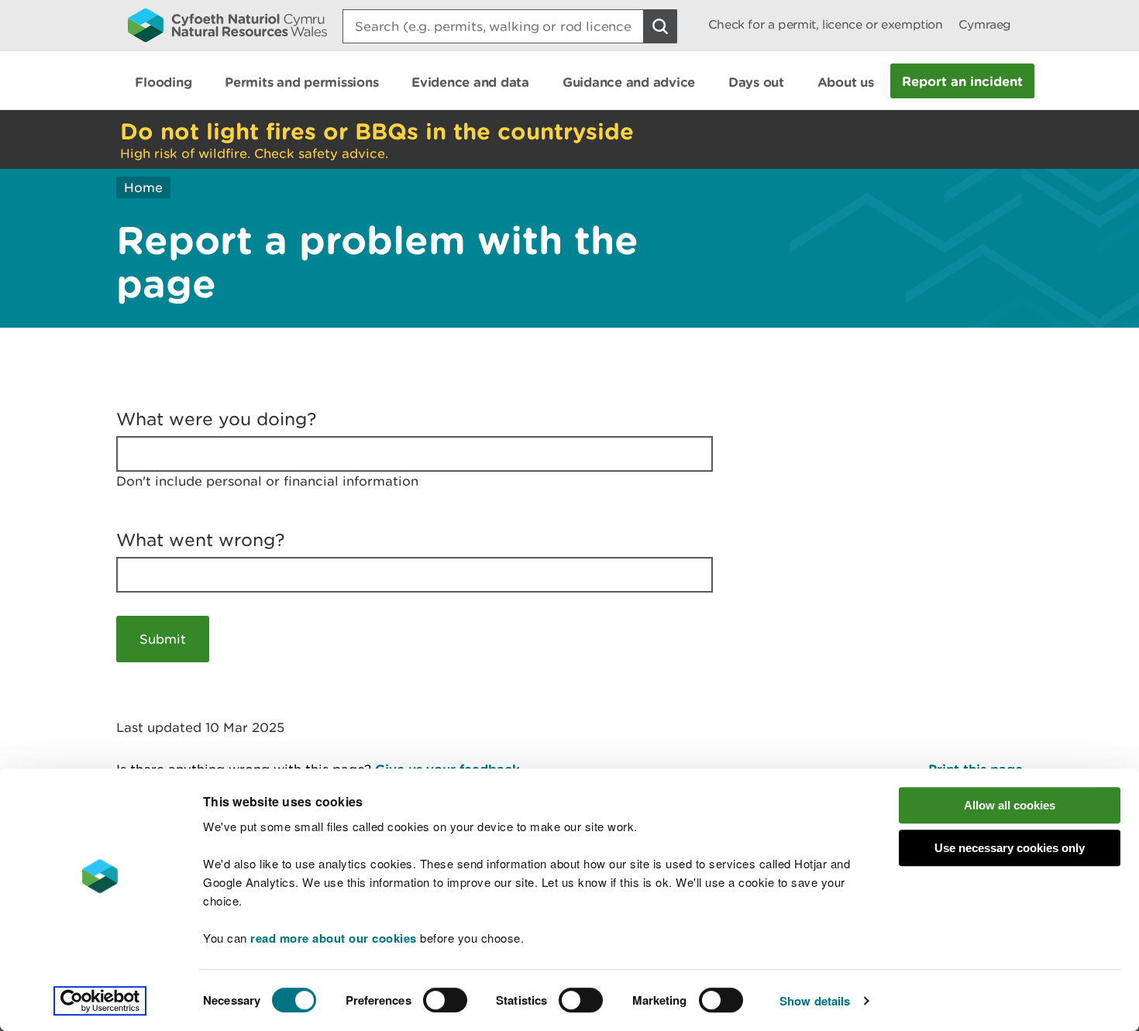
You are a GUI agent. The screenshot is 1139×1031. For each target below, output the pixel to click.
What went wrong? (200, 540)
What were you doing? (216, 419)
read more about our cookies (333, 938)
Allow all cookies (1009, 805)
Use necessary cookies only (1009, 847)
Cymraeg (984, 24)
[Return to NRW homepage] (227, 25)
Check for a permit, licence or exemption (825, 24)
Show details (814, 1000)
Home (143, 187)
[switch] (445, 1000)
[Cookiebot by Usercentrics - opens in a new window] (100, 1000)
